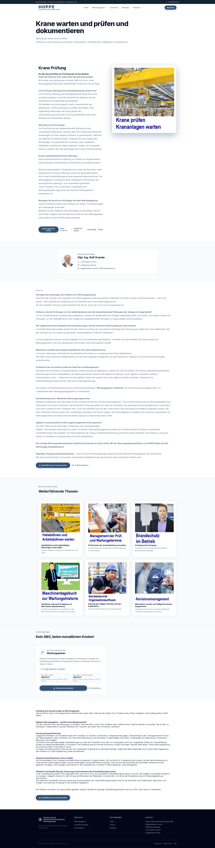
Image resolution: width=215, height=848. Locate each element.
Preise (100, 229)
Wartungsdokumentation (60, 443)
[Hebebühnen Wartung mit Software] (60, 524)
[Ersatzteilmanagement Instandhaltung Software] (107, 524)
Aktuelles (136, 8)
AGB (175, 843)
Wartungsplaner (98, 8)
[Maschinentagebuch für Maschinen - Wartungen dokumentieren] (60, 582)
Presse (112, 825)
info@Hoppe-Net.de (88, 265)
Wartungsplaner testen (48, 229)
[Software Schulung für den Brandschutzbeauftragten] (154, 524)
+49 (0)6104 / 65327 (88, 262)
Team (112, 821)
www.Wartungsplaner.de (104, 301)
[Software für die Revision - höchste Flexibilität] (154, 582)
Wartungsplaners (161, 749)
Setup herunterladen (64, 688)
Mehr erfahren (63, 229)
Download (114, 8)
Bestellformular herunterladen (54, 465)
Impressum (158, 843)
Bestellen (125, 8)
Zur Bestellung (94, 688)
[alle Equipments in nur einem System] (107, 582)
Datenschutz (168, 843)
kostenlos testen (78, 229)
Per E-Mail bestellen (80, 465)
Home (86, 8)
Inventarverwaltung (81, 825)
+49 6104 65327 (173, 2)
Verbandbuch (79, 828)
